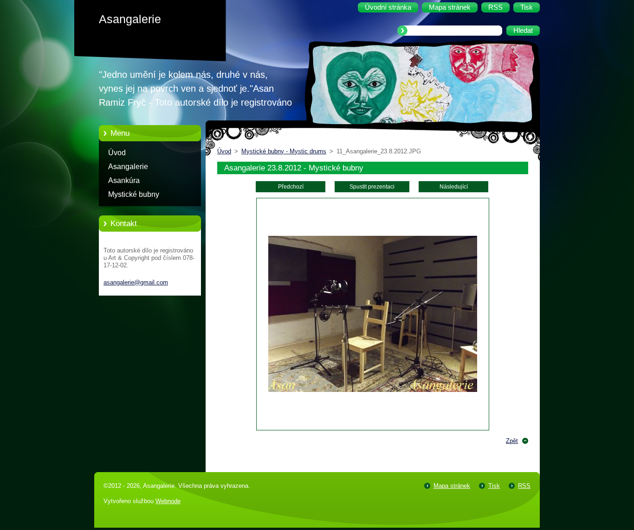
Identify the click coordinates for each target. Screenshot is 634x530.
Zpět (512, 440)
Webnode (168, 501)
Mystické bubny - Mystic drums (283, 151)
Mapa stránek (451, 485)
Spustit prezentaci (372, 186)
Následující (454, 186)
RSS (524, 485)
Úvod (117, 153)
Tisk (494, 485)
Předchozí (291, 186)
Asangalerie (128, 166)
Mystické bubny (133, 194)
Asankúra (124, 180)
